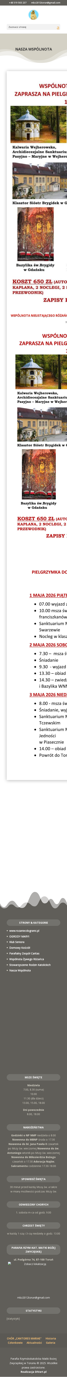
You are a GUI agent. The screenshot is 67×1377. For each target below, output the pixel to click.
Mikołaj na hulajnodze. (33, 878)
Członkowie (15, 1342)
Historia (51, 1338)
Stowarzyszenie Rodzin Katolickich (30, 964)
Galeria (50, 1342)
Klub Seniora (16, 942)
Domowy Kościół (19, 947)
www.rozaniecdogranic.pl (24, 930)
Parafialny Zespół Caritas (24, 953)
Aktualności (34, 1342)
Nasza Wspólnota (20, 970)
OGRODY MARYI (19, 936)
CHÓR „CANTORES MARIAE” (24, 1338)
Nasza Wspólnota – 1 (33, 896)
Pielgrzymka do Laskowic (33, 860)
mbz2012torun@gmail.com (33, 1297)
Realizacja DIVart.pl (34, 1371)
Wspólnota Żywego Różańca (26, 959)
